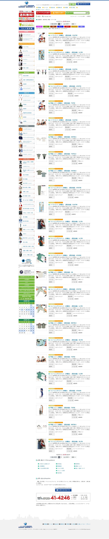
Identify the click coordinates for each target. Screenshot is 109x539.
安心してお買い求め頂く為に (26, 290)
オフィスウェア (26, 34)
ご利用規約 (26, 285)
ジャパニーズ (26, 55)
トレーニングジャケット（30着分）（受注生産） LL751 (66, 221)
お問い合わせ (26, 293)
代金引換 (59, 472)
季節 (53, 26)
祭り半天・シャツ (27, 183)
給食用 (24, 84)
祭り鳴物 (25, 179)
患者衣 (24, 108)
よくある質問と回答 (44, 468)
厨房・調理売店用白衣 (28, 79)
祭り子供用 (25, 174)
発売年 (67, 26)
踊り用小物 (25, 221)
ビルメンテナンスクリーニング (27, 142)
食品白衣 (53, 7)
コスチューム (26, 166)
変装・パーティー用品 (28, 229)
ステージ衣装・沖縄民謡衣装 (28, 162)
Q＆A (26, 282)
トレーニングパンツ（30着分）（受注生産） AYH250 (65, 255)
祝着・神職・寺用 (27, 250)
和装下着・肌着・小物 (28, 246)
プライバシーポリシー (26, 287)
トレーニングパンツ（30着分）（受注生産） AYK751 (65, 86)
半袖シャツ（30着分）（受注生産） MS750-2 (63, 323)
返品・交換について (80, 468)
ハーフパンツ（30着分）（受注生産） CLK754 (63, 120)
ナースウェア (26, 96)
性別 (46, 26)
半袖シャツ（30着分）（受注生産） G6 (61, 272)
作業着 (66, 7)
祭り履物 (25, 217)
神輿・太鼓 (25, 191)
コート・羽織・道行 (28, 254)
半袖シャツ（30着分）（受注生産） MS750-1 (63, 424)
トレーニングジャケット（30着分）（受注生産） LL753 (66, 238)
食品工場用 (25, 75)
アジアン (25, 59)
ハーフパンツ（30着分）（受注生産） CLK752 (63, 35)
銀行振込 (59, 463)
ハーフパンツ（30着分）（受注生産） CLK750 (63, 204)
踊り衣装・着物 (26, 187)
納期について (78, 466)
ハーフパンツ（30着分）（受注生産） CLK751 (63, 69)
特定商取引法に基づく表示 (26, 276)
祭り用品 (73, 7)
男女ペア (25, 133)
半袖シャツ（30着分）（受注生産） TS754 (62, 357)
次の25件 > (67, 24)
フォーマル (25, 46)
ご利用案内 (42, 466)
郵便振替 (59, 466)
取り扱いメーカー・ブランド (43, 9)
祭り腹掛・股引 (26, 195)
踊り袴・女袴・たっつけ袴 (28, 171)
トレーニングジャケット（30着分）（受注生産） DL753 (66, 340)
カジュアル (25, 51)
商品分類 (39, 26)
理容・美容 (25, 67)
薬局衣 (24, 117)
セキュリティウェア (28, 150)
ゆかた (24, 233)
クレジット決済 (61, 470)
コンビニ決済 (60, 468)
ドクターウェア (26, 100)
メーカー (74, 26)
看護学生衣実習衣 (27, 112)
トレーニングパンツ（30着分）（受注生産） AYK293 (65, 390)
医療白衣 (60, 7)
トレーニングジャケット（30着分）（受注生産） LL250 (66, 373)
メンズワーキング (27, 129)
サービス (46, 7)
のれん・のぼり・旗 (28, 212)
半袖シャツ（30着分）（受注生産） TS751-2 (63, 154)
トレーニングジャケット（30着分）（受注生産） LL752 (66, 306)
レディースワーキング (28, 137)
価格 (81, 26)
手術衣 (24, 104)
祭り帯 (24, 225)
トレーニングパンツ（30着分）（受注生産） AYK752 (65, 289)
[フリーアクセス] (72, 4)
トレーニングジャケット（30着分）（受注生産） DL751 (66, 441)
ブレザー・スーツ (27, 154)
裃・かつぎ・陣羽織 (28, 200)
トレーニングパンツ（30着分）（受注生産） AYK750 (65, 187)
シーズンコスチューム (28, 204)
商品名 (60, 26)
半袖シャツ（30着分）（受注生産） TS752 (62, 103)
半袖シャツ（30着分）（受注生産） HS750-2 (63, 170)
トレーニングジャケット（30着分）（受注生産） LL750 (66, 52)
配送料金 (77, 463)
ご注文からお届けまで (44, 463)
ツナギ (24, 146)
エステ (24, 63)
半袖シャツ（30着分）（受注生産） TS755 (62, 407)
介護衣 (24, 121)
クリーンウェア (26, 88)
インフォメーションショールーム (28, 39)
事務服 (39, 7)
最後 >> (74, 24)
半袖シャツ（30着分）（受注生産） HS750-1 (63, 137)
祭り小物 (25, 242)
